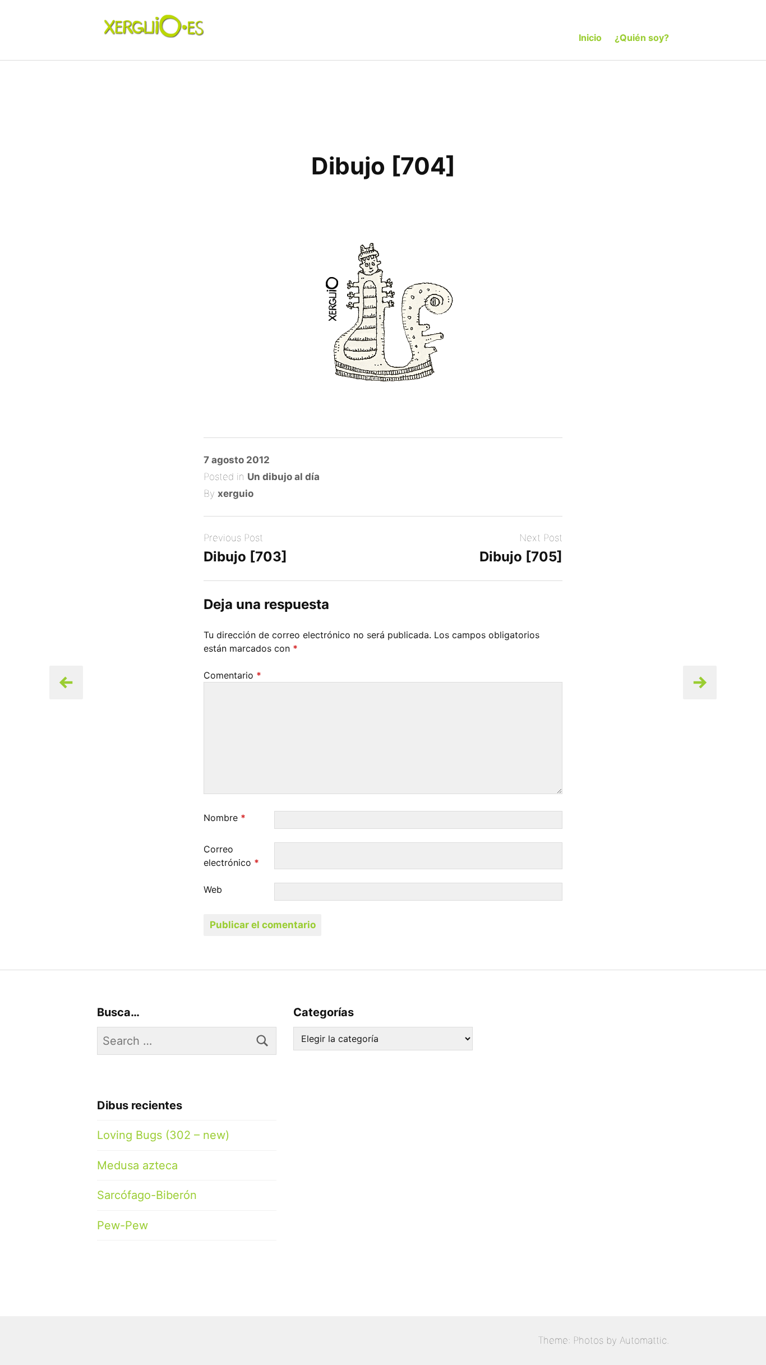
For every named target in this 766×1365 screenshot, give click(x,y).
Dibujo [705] (520, 556)
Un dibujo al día (283, 476)
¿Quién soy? (642, 37)
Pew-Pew (122, 1225)
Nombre (225, 817)
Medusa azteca (137, 1165)
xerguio (235, 493)
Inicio (590, 37)
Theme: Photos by (579, 1340)
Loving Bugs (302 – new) (163, 1135)
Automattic (643, 1340)
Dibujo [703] (245, 556)
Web (213, 889)
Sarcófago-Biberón (147, 1195)
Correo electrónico (231, 855)
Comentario (232, 675)
